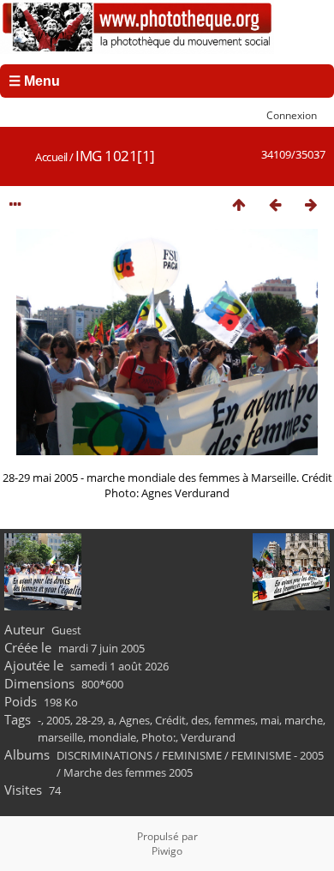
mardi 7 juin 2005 (101, 648)
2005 (58, 720)
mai (269, 720)
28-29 (89, 720)
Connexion (291, 115)
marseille (60, 737)
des (200, 720)
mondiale (112, 737)
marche (303, 720)
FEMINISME (192, 755)
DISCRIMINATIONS (104, 755)
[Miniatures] (239, 204)
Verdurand (208, 737)
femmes (234, 720)
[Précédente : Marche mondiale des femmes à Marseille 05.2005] (275, 204)
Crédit (170, 720)
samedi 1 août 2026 (119, 666)
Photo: (158, 737)
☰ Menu (34, 81)
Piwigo (167, 851)
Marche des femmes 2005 (128, 772)
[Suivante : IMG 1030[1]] (311, 204)
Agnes (134, 720)
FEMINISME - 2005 (277, 755)
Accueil (51, 157)
